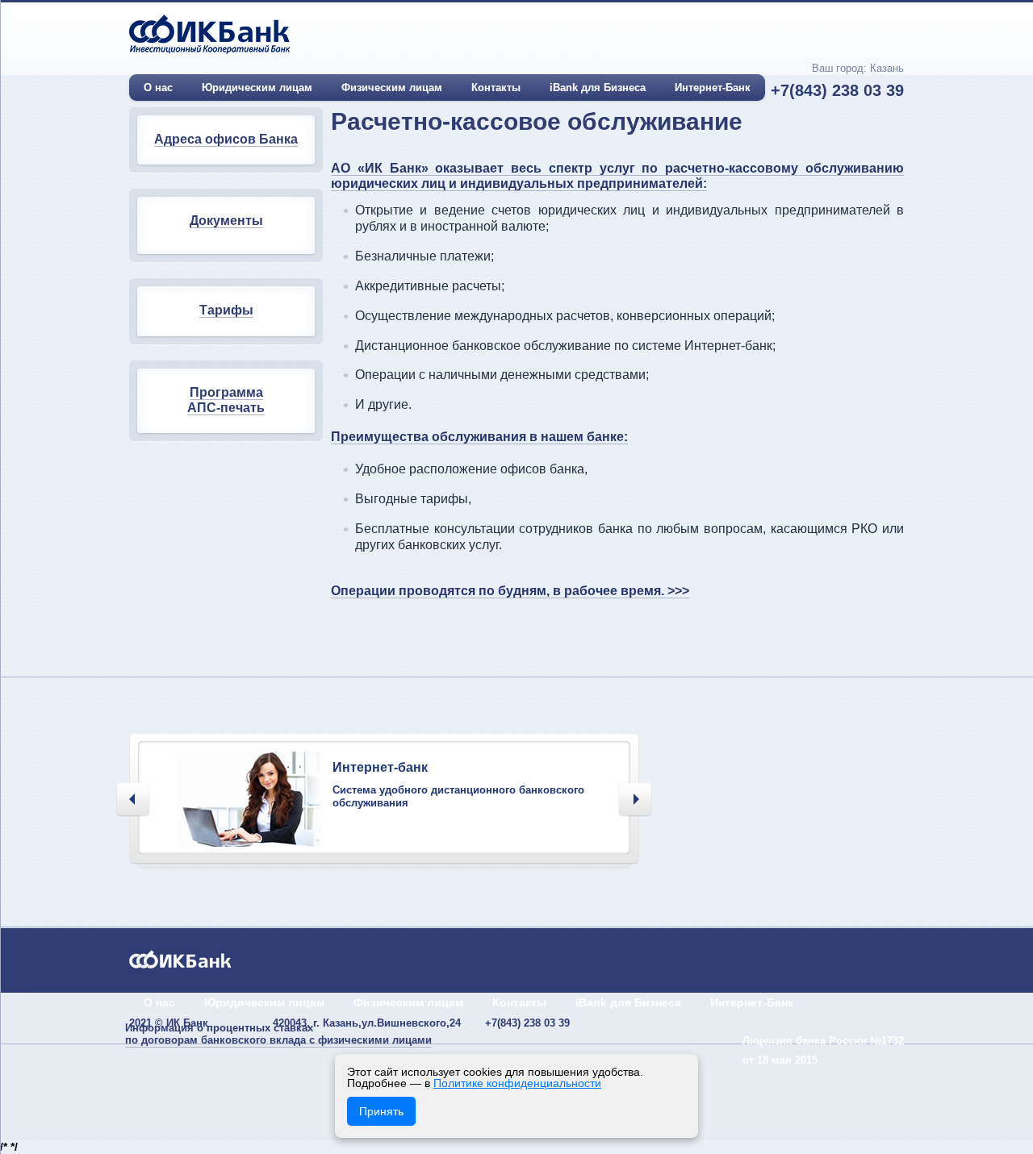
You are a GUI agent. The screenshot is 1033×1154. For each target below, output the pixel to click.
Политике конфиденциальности (517, 1083)
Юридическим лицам (257, 87)
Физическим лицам (391, 87)
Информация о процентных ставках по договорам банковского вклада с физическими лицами (278, 1034)
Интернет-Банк (713, 87)
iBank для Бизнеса (598, 87)
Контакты (496, 87)
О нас (158, 87)
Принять (381, 1111)
